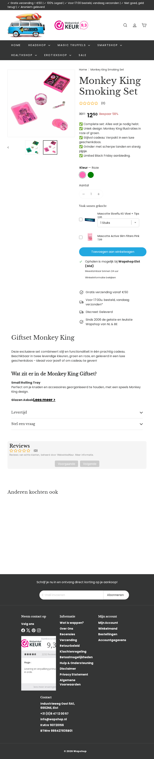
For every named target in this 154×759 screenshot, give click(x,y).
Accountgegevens (112, 640)
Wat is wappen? (72, 623)
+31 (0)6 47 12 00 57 (54, 714)
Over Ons (66, 629)
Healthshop (22, 55)
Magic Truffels (72, 45)
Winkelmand (107, 629)
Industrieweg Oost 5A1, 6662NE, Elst (57, 706)
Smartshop (108, 45)
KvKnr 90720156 (52, 725)
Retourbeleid (70, 646)
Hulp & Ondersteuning (76, 663)
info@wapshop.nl (53, 719)
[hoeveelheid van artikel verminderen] (83, 194)
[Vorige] (10, 147)
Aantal (84, 185)
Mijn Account (108, 623)
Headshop (37, 45)
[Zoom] (41, 103)
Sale (82, 55)
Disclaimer (68, 669)
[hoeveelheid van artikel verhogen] (98, 194)
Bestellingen (107, 634)
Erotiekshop (56, 55)
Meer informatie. (84, 454)
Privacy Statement (74, 674)
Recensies (67, 634)
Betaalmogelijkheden (76, 657)
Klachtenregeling (73, 651)
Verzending (68, 640)
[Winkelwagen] (144, 25)
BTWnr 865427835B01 (56, 731)
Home (16, 45)
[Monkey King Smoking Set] (18, 531)
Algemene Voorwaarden (70, 682)
